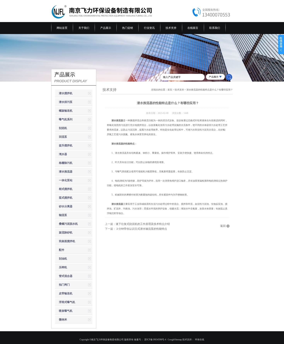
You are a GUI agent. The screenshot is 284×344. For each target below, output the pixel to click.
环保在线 (199, 339)
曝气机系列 (65, 119)
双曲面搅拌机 (67, 241)
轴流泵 (63, 215)
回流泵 (63, 136)
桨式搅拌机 (65, 197)
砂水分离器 (65, 206)
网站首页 (62, 27)
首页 (170, 89)
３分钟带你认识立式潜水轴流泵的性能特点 (141, 228)
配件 (61, 249)
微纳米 (63, 319)
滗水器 (63, 154)
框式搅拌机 (65, 189)
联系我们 (214, 27)
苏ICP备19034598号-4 (155, 339)
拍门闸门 (64, 284)
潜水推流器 (65, 171)
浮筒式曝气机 (67, 302)
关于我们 (83, 27)
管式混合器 (65, 276)
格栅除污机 (65, 162)
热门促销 (127, 27)
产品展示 (105, 27)
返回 (223, 225)
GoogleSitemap (175, 339)
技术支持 (171, 27)
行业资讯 (149, 27)
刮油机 (63, 258)
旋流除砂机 (65, 232)
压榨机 (63, 267)
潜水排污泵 (65, 102)
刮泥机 (63, 128)
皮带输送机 (65, 293)
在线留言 (192, 27)
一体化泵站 (65, 180)
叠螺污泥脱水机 (68, 223)
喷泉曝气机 (65, 310)
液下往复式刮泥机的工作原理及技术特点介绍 (143, 224)
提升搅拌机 (65, 145)
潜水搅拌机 (65, 93)
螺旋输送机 (65, 110)
